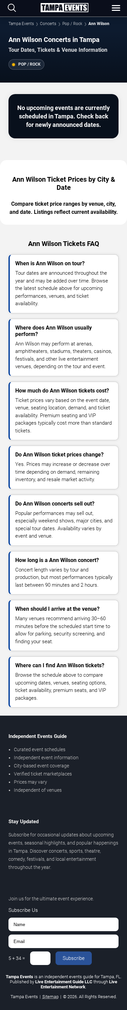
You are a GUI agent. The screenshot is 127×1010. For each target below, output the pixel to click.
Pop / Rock (72, 23)
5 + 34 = (16, 958)
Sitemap (50, 996)
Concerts (48, 23)
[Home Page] (64, 8)
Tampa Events (21, 23)
